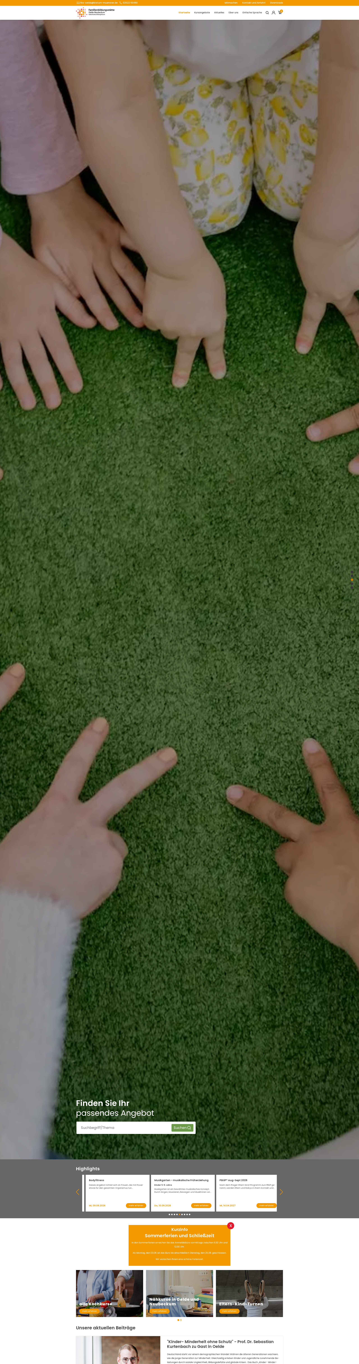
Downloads (276, 2)
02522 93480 (130, 2)
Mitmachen (231, 2)
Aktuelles (219, 12)
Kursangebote (202, 12)
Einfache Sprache (252, 12)
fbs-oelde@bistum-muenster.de (99, 2)
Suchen (180, 1127)
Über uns (233, 12)
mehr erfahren (89, 1311)
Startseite (184, 12)
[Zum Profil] (273, 12)
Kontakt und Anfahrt (253, 2)
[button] (169, 1214)
